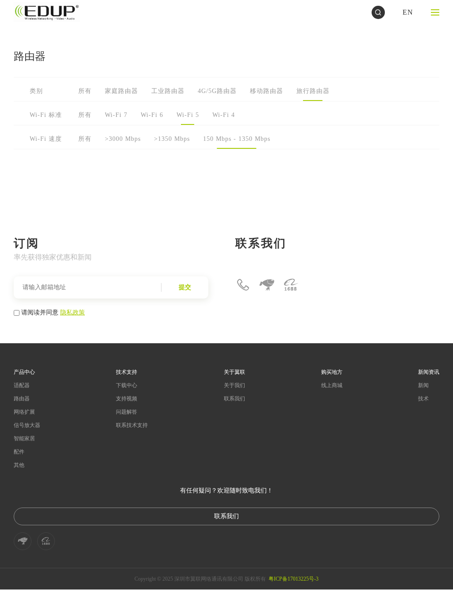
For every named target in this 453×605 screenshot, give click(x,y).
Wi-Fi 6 (152, 115)
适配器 (22, 385)
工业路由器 (167, 91)
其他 (19, 465)
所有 (85, 91)
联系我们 (234, 399)
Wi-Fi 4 (223, 115)
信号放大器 (27, 425)
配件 (19, 452)
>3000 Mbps (123, 139)
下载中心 (126, 385)
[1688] (290, 284)
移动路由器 (266, 91)
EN (408, 12)
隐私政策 (72, 311)
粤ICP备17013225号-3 (294, 579)
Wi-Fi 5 (188, 115)
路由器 (22, 399)
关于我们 (234, 385)
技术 (423, 399)
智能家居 (24, 438)
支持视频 (126, 399)
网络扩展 (24, 412)
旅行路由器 (313, 91)
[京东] (266, 284)
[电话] (242, 284)
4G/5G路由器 (217, 91)
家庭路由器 (121, 91)
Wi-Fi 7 (116, 115)
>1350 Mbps (172, 139)
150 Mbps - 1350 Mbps (236, 139)
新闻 (423, 385)
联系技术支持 (132, 425)
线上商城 (331, 385)
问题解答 (126, 412)
